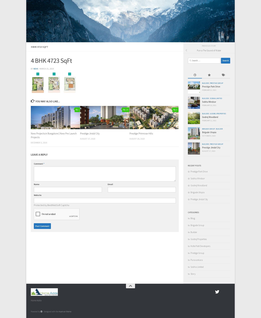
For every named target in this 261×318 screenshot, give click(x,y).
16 (176, 110)
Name (36, 184)
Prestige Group (216, 83)
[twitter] (217, 292)
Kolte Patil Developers (200, 246)
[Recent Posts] (195, 75)
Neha (36, 68)
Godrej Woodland (210, 117)
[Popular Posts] (209, 75)
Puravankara (197, 260)
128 (127, 110)
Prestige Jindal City (90, 133)
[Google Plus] (223, 292)
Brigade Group (208, 129)
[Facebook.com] (212, 292)
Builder (205, 83)
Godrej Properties (218, 113)
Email (110, 184)
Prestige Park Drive (211, 86)
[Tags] (223, 75)
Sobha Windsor (209, 101)
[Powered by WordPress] (41, 312)
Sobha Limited (216, 98)
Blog (193, 218)
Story (193, 273)
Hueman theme (65, 311)
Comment (39, 163)
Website (37, 195)
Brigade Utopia (209, 132)
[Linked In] (228, 292)
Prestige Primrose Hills (141, 133)
